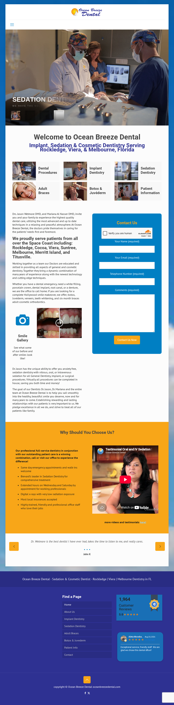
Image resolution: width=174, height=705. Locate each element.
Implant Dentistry (74, 619)
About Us (69, 611)
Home (67, 604)
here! (143, 522)
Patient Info (71, 647)
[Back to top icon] (87, 679)
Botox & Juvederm (75, 640)
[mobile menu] (12, 24)
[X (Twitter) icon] (89, 693)
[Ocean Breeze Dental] (87, 12)
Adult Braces (71, 633)
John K (87, 554)
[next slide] (160, 546)
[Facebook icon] (85, 693)
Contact (68, 654)
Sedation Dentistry (74, 626)
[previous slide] (14, 546)
